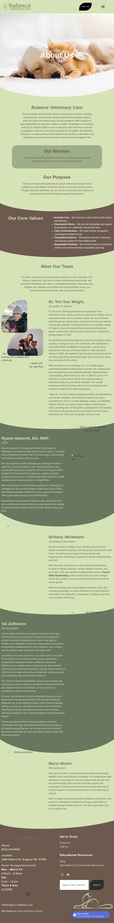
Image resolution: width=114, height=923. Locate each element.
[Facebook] (67, 874)
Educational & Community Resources (82, 865)
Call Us (64, 846)
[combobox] (74, 885)
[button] (103, 6)
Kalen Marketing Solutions (30, 911)
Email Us (65, 842)
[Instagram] (62, 874)
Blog (62, 861)
